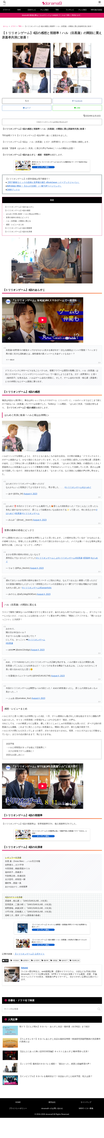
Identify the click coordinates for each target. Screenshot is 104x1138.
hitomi (24, 968)
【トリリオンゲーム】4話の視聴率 (18, 228)
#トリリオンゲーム (73, 487)
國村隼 (46, 960)
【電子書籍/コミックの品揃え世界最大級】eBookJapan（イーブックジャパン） (43, 182)
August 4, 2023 (30, 494)
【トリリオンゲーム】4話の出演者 (18, 232)
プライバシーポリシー (18, 1108)
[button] (99, 1009)
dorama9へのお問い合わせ (52, 1108)
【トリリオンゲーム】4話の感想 (17, 210)
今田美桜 (16, 960)
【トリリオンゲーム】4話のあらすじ (19, 207)
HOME (18, 1102)
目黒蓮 (55, 960)
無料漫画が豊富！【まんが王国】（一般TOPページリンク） (34, 186)
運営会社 (52, 1102)
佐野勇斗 (26, 960)
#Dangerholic (45, 588)
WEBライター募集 (86, 1108)
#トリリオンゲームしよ (47, 558)
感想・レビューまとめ (15, 225)
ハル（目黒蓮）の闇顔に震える (18, 221)
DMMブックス (13, 190)
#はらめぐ (86, 487)
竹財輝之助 (75, 960)
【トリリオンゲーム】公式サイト (29, 954)
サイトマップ (86, 1102)
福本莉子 (65, 960)
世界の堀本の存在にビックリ (17, 217)
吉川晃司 (36, 960)
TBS (6, 960)
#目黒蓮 (18, 513)
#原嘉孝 (86, 558)
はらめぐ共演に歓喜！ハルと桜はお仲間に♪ (23, 214)
